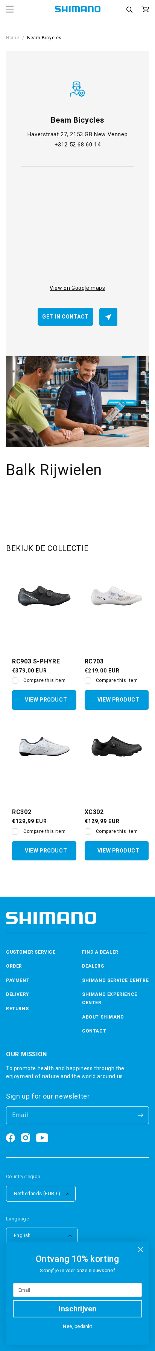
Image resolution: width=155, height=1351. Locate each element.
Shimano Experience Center (109, 998)
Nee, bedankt (77, 1326)
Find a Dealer (100, 952)
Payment (17, 980)
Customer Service (31, 952)
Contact (94, 1031)
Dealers (93, 966)
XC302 (94, 812)
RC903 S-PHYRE (36, 661)
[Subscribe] (140, 1115)
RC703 (94, 661)
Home (12, 37)
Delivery (17, 994)
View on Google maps (77, 288)
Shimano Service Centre (115, 980)
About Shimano (103, 1017)
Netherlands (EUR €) (37, 1193)
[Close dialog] (140, 1249)
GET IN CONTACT (65, 317)
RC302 (21, 812)
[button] (10, 9)
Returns (17, 1008)
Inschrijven (77, 1308)
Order (14, 966)
